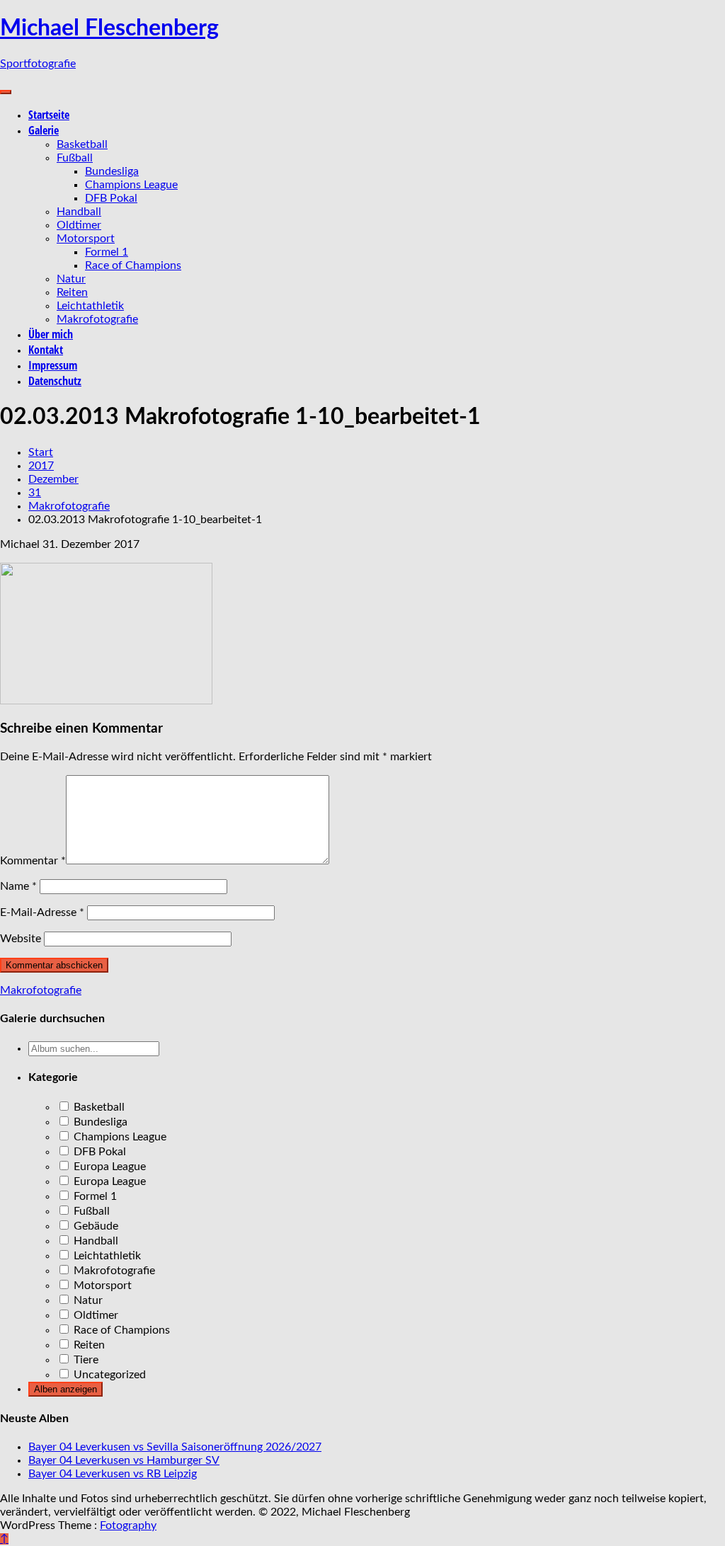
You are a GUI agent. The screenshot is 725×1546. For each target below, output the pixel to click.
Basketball (82, 144)
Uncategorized (108, 1374)
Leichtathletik (90, 305)
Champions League (131, 184)
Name (18, 886)
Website (20, 938)
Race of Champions (133, 265)
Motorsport (86, 238)
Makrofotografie (97, 319)
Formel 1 (106, 252)
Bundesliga (112, 171)
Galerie (43, 130)
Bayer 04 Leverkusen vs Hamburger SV (123, 1460)
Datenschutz (54, 381)
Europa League (108, 1166)
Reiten (72, 292)
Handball (79, 211)
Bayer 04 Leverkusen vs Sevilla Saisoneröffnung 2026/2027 (174, 1447)
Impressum (52, 365)
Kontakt (45, 349)
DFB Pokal (111, 198)
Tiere (84, 1359)
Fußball (75, 158)
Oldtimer (79, 225)
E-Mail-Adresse (42, 912)
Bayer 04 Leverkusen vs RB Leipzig (112, 1473)
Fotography (128, 1525)
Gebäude (94, 1226)
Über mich (50, 334)
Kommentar (33, 860)
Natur (71, 279)
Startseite (48, 114)
